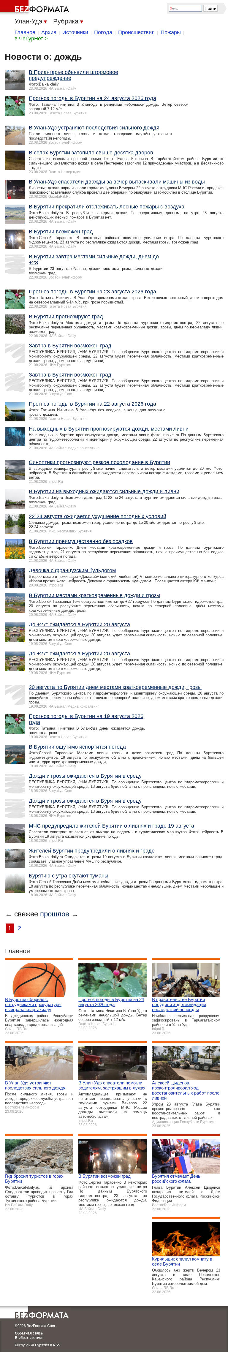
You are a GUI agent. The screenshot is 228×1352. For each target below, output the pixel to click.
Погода (103, 32)
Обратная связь (29, 1333)
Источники (75, 32)
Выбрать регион (29, 1338)
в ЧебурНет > (31, 39)
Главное (25, 32)
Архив (48, 32)
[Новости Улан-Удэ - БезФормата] (35, 7)
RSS (56, 1345)
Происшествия (136, 32)
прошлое (54, 914)
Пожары (171, 32)
